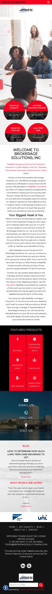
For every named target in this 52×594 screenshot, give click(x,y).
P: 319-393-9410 (16, 542)
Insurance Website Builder (32, 589)
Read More (26, 477)
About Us (19, 530)
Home (12, 527)
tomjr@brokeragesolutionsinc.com (26, 544)
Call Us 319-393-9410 (13, 2)
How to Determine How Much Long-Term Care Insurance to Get (26, 454)
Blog (39, 527)
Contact (33, 530)
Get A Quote (26, 527)
